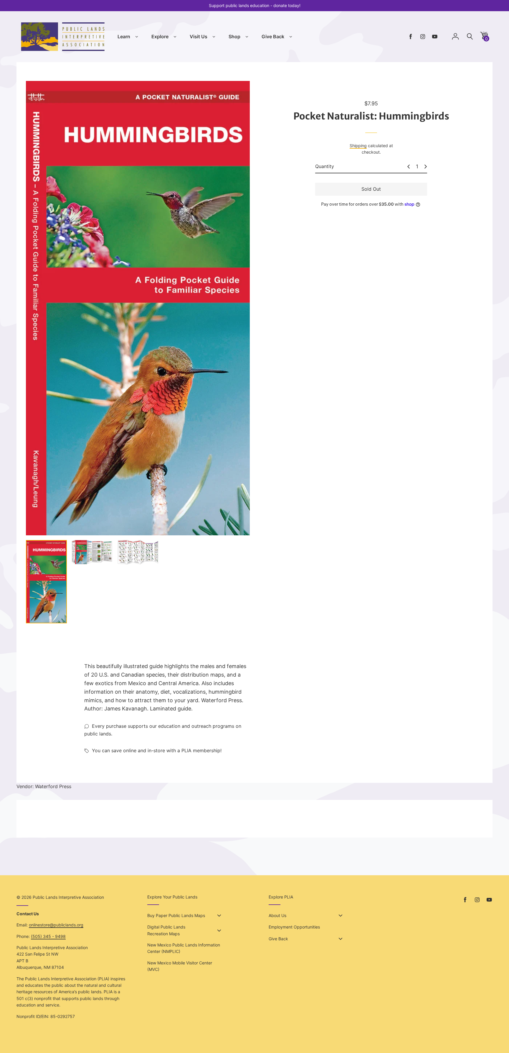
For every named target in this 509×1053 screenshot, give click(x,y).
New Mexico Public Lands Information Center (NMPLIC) (183, 948)
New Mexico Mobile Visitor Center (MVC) (179, 966)
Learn (124, 36)
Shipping (358, 145)
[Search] (469, 36)
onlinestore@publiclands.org (56, 924)
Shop (234, 36)
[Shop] (247, 36)
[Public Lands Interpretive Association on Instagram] (422, 36)
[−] (408, 166)
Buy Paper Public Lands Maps (176, 915)
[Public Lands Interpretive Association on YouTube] (435, 36)
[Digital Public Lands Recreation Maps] (219, 930)
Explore (159, 36)
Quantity (324, 166)
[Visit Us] (214, 36)
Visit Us (198, 36)
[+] (425, 166)
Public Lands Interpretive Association (68, 897)
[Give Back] (291, 36)
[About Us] (340, 915)
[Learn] (137, 36)
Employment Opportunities (294, 926)
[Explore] (175, 36)
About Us (277, 915)
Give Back (273, 36)
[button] (484, 37)
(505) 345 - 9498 (48, 936)
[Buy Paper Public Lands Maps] (219, 915)
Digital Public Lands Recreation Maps (166, 930)
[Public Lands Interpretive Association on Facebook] (410, 36)
